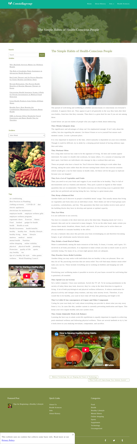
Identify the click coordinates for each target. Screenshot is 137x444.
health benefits (31, 228)
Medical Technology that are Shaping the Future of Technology (74, 377)
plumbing (36, 246)
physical (13, 246)
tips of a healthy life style (19, 255)
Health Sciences (123, 4)
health (12, 225)
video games (37, 255)
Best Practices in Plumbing (20, 201)
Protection (14, 249)
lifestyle (33, 234)
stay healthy (14, 252)
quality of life (25, 249)
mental (29, 237)
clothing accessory (17, 204)
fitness (36, 219)
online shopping (16, 243)
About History (100, 4)
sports (35, 249)
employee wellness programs (21, 216)
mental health (15, 240)
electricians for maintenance (20, 210)
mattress (13, 237)
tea (23, 252)
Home (89, 4)
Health (93, 407)
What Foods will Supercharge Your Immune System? (108, 380)
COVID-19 (31, 204)
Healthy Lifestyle (97, 410)
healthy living (15, 234)
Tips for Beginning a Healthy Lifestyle (28, 404)
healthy (12, 231)
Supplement (95, 422)
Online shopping (97, 416)
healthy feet (22, 231)
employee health (16, 213)
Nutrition (26, 240)
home (25, 234)
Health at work (22, 225)
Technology (95, 425)
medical (22, 237)
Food (12, 222)
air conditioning (16, 198)
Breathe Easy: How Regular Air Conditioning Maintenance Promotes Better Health (26, 109)
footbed (19, 222)
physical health (24, 246)
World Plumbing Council (28, 258)
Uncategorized (96, 428)
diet (39, 204)
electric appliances (17, 207)
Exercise (28, 219)
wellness (13, 258)
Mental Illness (96, 413)
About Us (53, 404)
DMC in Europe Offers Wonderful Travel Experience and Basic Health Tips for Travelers (25, 118)
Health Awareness (17, 228)
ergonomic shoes (16, 219)
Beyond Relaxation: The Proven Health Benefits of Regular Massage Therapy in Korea (25, 86)
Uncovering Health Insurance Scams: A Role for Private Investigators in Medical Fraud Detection (27, 95)
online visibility (31, 243)
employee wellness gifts (34, 213)
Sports (93, 419)
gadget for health (31, 222)
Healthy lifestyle (36, 231)
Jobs (111, 4)
